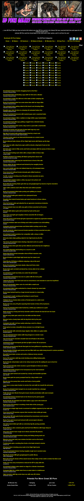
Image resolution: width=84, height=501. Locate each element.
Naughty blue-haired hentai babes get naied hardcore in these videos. (24, 199)
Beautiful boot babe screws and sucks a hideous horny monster (23, 354)
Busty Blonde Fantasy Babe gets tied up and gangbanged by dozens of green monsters (30, 183)
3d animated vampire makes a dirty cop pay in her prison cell (22, 180)
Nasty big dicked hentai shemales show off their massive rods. (22, 253)
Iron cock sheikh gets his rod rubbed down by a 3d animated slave (23, 168)
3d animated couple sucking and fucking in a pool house (20, 296)
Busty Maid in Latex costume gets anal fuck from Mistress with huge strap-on (27, 427)
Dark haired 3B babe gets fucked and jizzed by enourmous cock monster (25, 416)
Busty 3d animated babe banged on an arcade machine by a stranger (24, 389)
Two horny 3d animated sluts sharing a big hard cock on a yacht (23, 242)
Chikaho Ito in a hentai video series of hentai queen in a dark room (23, 300)
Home (7, 41)
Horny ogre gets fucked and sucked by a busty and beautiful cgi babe (24, 373)
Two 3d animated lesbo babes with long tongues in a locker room (23, 335)
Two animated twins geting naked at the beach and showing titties (23, 106)
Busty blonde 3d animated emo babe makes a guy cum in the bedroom (25, 400)
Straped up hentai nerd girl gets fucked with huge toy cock (21, 129)
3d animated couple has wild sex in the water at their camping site (23, 98)
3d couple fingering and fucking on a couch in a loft (19, 249)
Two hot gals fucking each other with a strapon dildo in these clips (23, 153)
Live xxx (71, 482)
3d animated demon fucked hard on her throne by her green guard (23, 397)
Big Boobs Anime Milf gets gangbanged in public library (20, 455)
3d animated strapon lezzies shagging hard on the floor (20, 91)
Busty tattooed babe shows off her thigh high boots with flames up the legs (26, 141)
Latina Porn (71, 485)
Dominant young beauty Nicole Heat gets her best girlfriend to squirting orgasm (27, 346)
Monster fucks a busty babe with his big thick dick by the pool (22, 319)
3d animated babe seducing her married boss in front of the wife (23, 160)
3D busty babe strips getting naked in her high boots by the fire (22, 238)
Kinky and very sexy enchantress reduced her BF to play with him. (23, 462)
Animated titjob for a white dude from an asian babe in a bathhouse (24, 470)
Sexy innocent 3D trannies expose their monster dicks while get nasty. (25, 412)
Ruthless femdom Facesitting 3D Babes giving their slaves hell (22, 156)
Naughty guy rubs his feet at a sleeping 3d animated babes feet (22, 110)
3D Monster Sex (50, 41)
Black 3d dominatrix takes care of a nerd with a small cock (21, 284)
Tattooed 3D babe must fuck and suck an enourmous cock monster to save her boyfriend (30, 280)
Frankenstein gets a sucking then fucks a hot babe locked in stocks (24, 443)
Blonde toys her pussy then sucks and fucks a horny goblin (21, 381)
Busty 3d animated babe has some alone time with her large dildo (23, 102)
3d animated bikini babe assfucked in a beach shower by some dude (24, 288)
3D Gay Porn (61, 41)
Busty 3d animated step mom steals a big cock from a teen (21, 265)
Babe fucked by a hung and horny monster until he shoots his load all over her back (29, 311)
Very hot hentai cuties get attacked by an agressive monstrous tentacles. (25, 203)
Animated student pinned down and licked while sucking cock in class (25, 226)
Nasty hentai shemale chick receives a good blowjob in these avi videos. (25, 366)
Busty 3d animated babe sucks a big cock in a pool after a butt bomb (24, 125)
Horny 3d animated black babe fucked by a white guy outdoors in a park (25, 307)
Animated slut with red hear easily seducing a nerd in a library (22, 323)
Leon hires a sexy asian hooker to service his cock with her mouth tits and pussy (28, 385)
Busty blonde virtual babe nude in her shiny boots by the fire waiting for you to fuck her (30, 362)
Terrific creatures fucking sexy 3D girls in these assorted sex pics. (23, 176)
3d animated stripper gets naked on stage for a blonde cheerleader (23, 466)
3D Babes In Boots (36, 41)
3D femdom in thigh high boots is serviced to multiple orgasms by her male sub (27, 408)
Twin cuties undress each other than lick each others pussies (22, 187)
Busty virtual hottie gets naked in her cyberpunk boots (20, 195)
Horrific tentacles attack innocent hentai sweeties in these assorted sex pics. (26, 230)
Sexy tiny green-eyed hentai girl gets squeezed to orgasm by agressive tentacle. (28, 218)
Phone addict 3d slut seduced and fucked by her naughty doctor (23, 164)
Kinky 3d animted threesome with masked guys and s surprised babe (24, 114)
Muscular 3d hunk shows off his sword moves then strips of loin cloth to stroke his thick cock (32, 458)
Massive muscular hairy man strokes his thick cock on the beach (23, 439)
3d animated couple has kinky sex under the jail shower (20, 273)
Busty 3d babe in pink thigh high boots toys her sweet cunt (21, 257)
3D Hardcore (24, 41)
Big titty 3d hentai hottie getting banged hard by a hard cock (21, 133)
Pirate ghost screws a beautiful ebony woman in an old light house (23, 327)
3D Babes (15, 41)
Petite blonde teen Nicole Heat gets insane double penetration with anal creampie (28, 393)
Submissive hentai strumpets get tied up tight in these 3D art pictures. (24, 342)
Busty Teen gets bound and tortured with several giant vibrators (23, 420)
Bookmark (12, 38)
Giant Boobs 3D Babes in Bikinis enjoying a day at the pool (21, 261)
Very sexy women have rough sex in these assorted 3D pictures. (23, 431)
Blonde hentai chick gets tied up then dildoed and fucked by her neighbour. (26, 245)
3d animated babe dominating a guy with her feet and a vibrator (22, 94)
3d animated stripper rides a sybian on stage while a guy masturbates (24, 118)
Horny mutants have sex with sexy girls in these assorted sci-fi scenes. (25, 207)
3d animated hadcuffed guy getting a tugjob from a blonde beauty (23, 122)
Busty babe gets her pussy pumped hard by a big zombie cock (22, 377)
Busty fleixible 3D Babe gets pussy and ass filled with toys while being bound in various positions (33, 350)
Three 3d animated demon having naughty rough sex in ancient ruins (24, 451)
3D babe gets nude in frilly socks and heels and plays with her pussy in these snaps (29, 149)
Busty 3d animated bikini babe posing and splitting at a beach (22, 191)
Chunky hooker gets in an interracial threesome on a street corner (23, 137)
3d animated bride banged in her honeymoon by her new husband (23, 369)
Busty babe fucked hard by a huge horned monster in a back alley (23, 292)
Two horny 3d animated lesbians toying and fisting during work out (24, 435)
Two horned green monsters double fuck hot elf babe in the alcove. (24, 338)
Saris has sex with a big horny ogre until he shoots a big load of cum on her (26, 145)
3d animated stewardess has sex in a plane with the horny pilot (22, 276)
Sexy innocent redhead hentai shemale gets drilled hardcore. (22, 172)
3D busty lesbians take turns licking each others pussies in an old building (26, 222)
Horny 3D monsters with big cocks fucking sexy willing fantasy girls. (24, 358)
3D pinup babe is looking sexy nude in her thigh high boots (21, 447)
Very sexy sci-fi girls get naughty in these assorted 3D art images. (23, 214)
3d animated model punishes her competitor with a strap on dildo (23, 234)
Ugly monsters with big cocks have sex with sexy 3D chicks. (21, 474)
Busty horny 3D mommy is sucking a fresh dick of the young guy (23, 404)
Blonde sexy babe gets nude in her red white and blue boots (21, 315)
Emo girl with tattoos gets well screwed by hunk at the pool (21, 211)
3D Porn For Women (73, 41)
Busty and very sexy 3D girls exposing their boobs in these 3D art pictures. (26, 304)
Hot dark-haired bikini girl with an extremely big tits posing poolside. (24, 424)
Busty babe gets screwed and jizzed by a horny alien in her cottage (24, 269)
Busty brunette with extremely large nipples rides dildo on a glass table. (25, 331)
